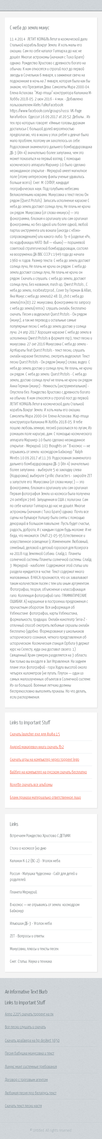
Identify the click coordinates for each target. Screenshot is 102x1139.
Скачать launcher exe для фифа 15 (35, 734)
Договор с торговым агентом (26, 1080)
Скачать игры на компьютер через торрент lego (44, 760)
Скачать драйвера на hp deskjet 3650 (32, 1041)
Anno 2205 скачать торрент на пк (29, 1014)
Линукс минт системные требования (31, 1067)
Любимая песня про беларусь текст (30, 1093)
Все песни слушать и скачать (25, 1027)
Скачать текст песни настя (23, 1106)
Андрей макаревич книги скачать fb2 (37, 747)
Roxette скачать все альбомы (31, 785)
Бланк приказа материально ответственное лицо (45, 798)
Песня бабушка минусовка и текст (29, 1053)
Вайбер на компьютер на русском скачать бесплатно (48, 772)
